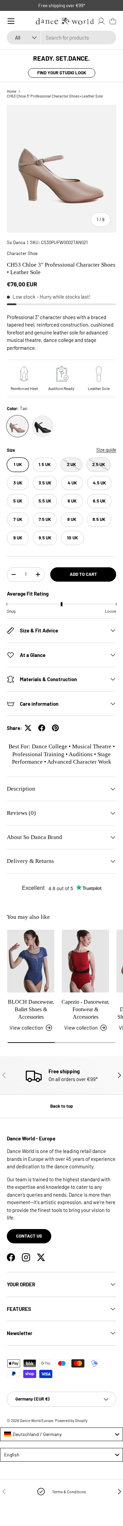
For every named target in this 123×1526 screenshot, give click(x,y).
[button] (113, 21)
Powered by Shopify (71, 1420)
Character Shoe (22, 253)
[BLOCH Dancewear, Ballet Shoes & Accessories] (30, 961)
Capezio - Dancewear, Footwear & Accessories (85, 1009)
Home (11, 91)
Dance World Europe (36, 1420)
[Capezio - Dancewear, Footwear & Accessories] (85, 961)
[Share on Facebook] (42, 728)
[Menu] (10, 21)
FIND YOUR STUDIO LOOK (61, 72)
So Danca (16, 242)
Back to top (61, 1106)
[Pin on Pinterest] (55, 728)
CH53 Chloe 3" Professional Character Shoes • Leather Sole (55, 96)
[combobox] (61, 37)
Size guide (106, 449)
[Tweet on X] (28, 728)
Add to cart (83, 574)
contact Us (29, 1236)
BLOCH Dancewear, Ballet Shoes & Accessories (31, 1009)
